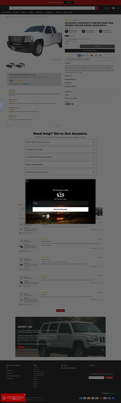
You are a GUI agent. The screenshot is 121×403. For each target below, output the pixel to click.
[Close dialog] (27, 180)
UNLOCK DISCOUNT (60, 209)
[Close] (24, 394)
